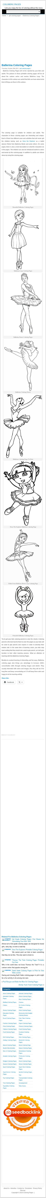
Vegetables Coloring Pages (8, 1087)
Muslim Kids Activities (9, 1048)
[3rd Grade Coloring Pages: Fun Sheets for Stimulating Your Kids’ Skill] (6, 940)
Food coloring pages (25, 1029)
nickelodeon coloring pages (25, 1052)
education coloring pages (8, 1014)
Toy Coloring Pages (8, 1078)
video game (22, 1086)
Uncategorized (23, 1083)
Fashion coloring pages (10, 1023)
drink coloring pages (25, 1010)
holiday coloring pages (9, 1040)
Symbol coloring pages (25, 1072)
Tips (20, 1075)
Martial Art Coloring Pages (24, 1041)
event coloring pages (9, 1018)
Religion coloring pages (10, 1061)
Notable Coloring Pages (9, 1056)
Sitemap (22, 1190)
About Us (7, 1188)
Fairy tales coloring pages (24, 1019)
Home (4, 15)
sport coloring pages (9, 1067)
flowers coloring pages (25, 1026)
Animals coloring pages (25, 993)
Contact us (20, 1188)
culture (5, 1005)
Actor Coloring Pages (9, 993)
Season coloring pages (9, 1064)
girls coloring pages (25, 1037)
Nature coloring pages (25, 1048)
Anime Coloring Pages (25, 996)
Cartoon (21, 1002)
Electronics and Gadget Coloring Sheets (25, 1014)
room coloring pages (25, 1061)
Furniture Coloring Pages (24, 1033)
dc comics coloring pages (24, 1006)
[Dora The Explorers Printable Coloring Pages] (6, 949)
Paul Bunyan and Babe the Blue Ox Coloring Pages (20, 982)
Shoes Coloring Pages (25, 1064)
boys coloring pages (25, 999)
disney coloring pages (9, 1010)
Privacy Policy (37, 1188)
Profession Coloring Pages (24, 1057)
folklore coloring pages (10, 1029)
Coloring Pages (12, 4)
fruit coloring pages (9, 1032)
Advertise (13, 1188)
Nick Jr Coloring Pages (9, 1051)
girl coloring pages (15, 15)
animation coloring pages (8, 997)
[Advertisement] (23, 41)
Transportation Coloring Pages (25, 1079)
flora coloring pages (9, 1026)
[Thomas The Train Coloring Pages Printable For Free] (6, 959)
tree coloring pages (9, 1083)
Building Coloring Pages (9, 1002)
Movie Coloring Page (25, 1045)
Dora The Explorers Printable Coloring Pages (27, 950)
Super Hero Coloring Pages (24, 1068)
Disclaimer (28, 1188)
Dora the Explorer (29, 141)
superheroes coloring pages (9, 1073)
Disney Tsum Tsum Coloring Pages (31, 985)
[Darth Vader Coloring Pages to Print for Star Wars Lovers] (6, 970)
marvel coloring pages (9, 1045)
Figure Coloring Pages (25, 1023)
